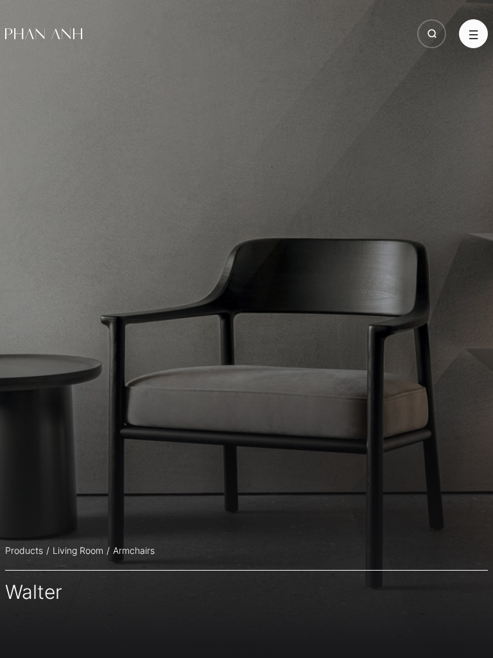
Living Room (78, 550)
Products (24, 550)
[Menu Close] (473, 33)
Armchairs (134, 550)
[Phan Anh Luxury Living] (43, 34)
